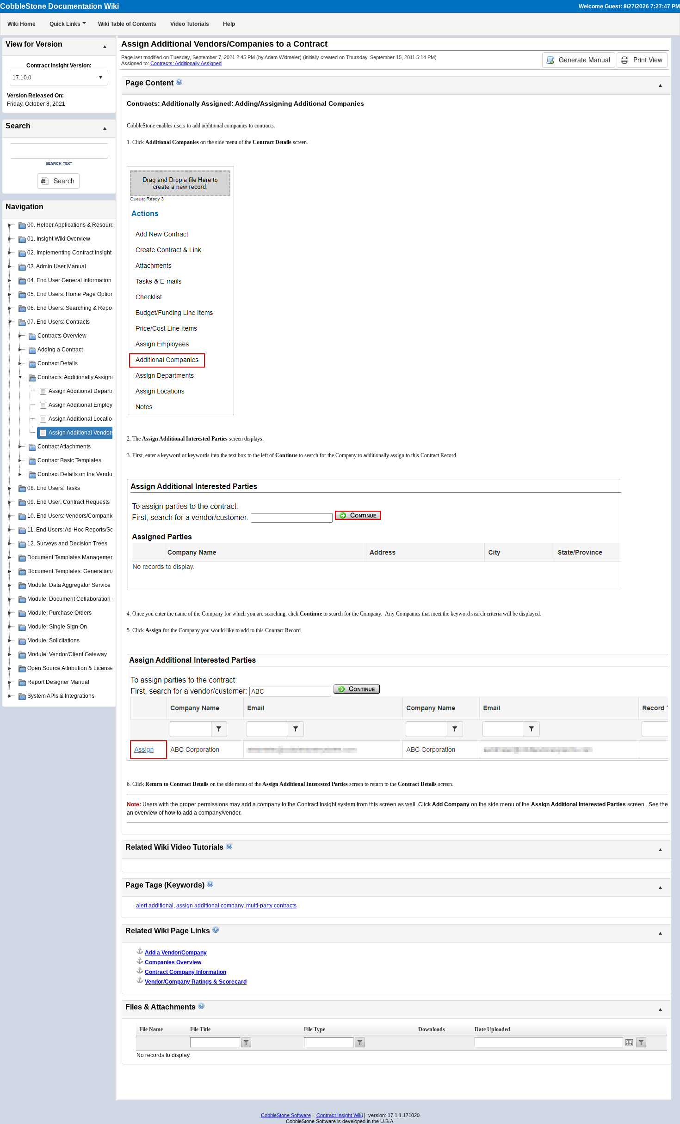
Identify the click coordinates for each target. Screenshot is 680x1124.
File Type (314, 1029)
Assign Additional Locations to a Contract (100, 419)
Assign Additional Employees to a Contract (102, 405)
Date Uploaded (492, 1029)
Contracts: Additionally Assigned (186, 63)
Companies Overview (173, 962)
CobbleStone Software (286, 1115)
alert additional (154, 905)
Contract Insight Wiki (339, 1115)
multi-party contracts (271, 905)
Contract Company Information (185, 972)
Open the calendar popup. (629, 1042)
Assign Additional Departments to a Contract (104, 391)
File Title (200, 1029)
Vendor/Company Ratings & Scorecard (196, 982)
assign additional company (209, 905)
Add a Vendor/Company (176, 952)
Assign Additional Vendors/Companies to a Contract (113, 432)
